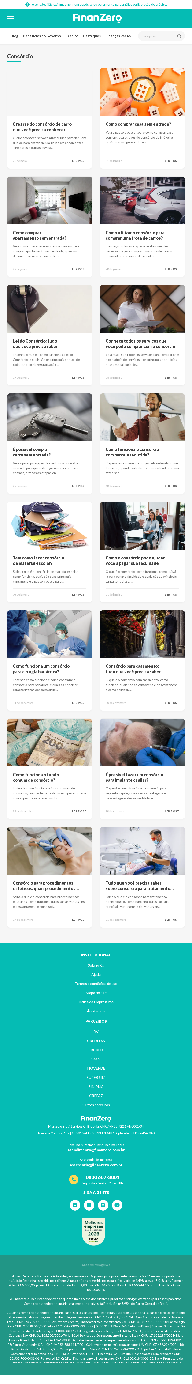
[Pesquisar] (179, 36)
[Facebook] (75, 1205)
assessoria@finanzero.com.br (96, 1165)
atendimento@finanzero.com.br (96, 1150)
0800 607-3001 (102, 1177)
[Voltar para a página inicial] (97, 18)
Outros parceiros (96, 1104)
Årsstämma (96, 1011)
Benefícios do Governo (42, 36)
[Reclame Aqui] (93, 1232)
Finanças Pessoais (120, 36)
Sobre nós (96, 965)
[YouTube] (117, 1205)
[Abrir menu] (10, 18)
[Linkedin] (89, 1205)
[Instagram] (103, 1205)
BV (96, 1031)
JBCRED (96, 1050)
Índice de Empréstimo (96, 1001)
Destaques (92, 36)
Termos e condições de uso (96, 983)
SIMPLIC (96, 1086)
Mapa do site (96, 992)
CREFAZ (96, 1095)
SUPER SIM (96, 1077)
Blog (14, 36)
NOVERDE (96, 1068)
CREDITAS (96, 1040)
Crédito (72, 36)
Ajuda (96, 974)
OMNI (96, 1059)
